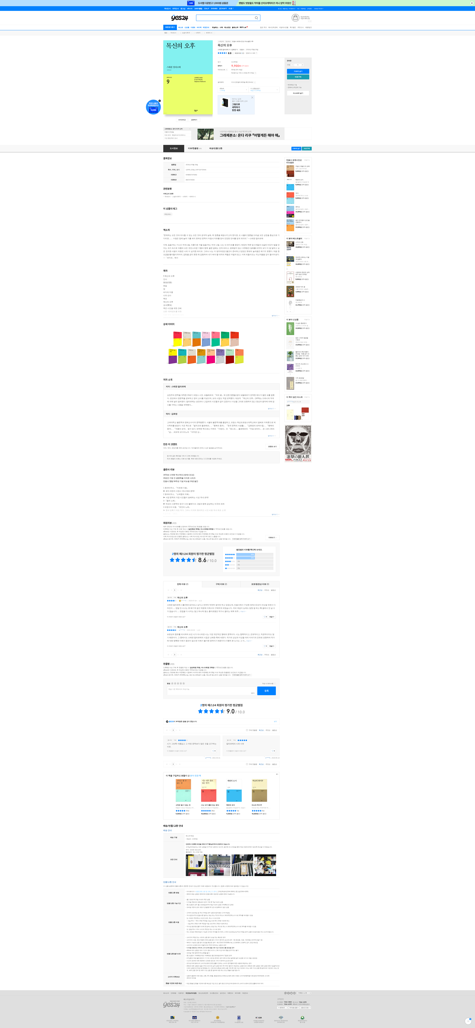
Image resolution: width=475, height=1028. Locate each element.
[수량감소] (292, 64)
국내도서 (173, 33)
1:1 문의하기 (282, 1007)
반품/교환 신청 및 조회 (203, 891)
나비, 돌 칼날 (300, 378)
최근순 (260, 590)
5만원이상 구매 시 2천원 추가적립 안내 (255, 73)
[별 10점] (183, 683)
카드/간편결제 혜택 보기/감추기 (255, 82)
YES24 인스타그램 (294, 993)
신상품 (187, 27)
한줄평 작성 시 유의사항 (275, 684)
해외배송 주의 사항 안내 (298, 85)
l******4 (183, 601)
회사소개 (166, 993)
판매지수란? (256, 53)
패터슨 (298, 207)
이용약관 (181, 993)
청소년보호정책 (203, 993)
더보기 (306, 160)
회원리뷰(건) (239, 53)
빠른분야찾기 (170, 27)
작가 (297, 193)
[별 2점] (172, 683)
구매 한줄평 (252, 730)
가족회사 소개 (304, 993)
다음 (178, 590)
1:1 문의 (214, 891)
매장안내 (206, 27)
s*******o (290, 402)
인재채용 (173, 993)
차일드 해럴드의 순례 (303, 166)
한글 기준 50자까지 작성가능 (178, 689)
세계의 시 (209, 33)
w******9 (182, 630)
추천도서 (300, 27)
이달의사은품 (283, 27)
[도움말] (227, 70)
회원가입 (285, 8)
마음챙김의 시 (300, 300)
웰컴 (165, 33)
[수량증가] (302, 64)
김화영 (233, 49)
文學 (288, 405)
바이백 (199, 27)
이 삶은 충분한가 (301, 323)
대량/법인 (308, 27)
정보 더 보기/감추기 (233, 53)
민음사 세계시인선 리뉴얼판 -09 (242, 41)
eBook (221, 89)
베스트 (180, 27)
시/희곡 (198, 33)
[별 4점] (175, 683)
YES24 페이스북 (288, 993)
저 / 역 (228, 49)
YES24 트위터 (291, 993)
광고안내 (223, 993)
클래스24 (235, 27)
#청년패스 (168, 214)
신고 (200, 601)
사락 (221, 27)
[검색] (256, 18)
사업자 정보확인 (230, 1007)
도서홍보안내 (214, 993)
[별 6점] (178, 683)
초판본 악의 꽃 (300, 287)
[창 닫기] (251, 97)
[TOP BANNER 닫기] (472, 3)
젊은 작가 (263, 27)
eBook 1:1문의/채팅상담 (301, 1004)
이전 (171, 590)
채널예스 (215, 27)
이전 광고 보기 (309, 21)
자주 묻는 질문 (294, 1007)
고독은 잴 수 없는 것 (183, 805)
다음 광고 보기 (311, 21)
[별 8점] (180, 683)
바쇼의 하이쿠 (257, 805)
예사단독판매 (273, 27)
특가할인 (293, 27)
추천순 (266, 590)
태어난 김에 (236, 105)
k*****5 (267, 758)
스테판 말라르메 (223, 49)
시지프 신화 (299, 242)
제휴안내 (230, 993)
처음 (168, 590)
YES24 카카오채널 (285, 993)
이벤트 (193, 27)
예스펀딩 (227, 27)
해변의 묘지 (299, 180)
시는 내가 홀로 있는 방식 (210, 805)
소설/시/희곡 (186, 33)
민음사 (242, 49)
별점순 (273, 590)
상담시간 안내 (305, 1007)
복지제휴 (237, 993)
